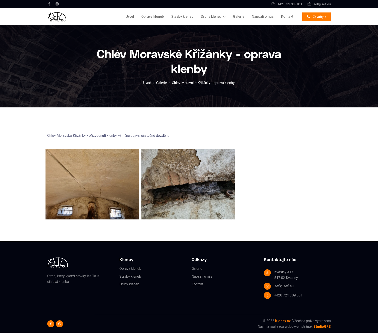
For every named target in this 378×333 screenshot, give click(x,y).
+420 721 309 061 (289, 4)
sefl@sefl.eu (322, 4)
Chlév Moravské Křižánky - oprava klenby (203, 83)
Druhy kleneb (211, 16)
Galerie (238, 16)
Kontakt (287, 16)
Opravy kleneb (152, 16)
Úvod (130, 16)
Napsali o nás (263, 16)
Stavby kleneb (182, 16)
